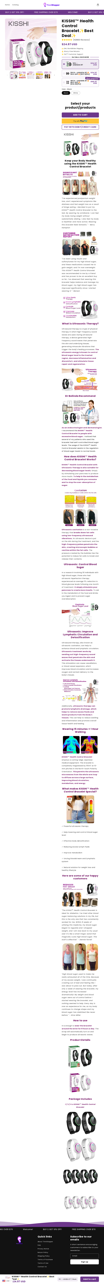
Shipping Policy (44, 1256)
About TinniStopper (45, 1242)
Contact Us (42, 1267)
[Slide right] (54, 75)
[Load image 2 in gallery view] (22, 75)
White (75, 93)
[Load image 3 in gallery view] (31, 75)
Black (66, 93)
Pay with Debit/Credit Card (80, 127)
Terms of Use (43, 1263)
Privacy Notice (43, 1249)
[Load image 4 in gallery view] (39, 75)
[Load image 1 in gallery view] (14, 75)
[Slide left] (7, 75)
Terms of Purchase (45, 1260)
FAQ (39, 1245)
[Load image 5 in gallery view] (48, 75)
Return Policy (43, 1252)
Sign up (84, 1262)
